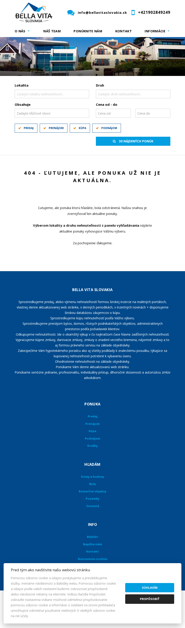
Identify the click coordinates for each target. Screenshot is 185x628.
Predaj (29, 128)
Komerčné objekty (92, 491)
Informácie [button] (155, 31)
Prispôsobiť (150, 599)
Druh (100, 85)
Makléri (92, 537)
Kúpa (82, 128)
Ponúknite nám (88, 31)
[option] (92, 56)
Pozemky (92, 498)
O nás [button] (20, 31)
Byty (92, 484)
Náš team (52, 31)
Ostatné (92, 506)
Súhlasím (149, 588)
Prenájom (56, 128)
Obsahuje (22, 104)
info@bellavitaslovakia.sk (102, 12)
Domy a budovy (92, 477)
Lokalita (21, 85)
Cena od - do (106, 104)
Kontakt (123, 31)
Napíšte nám (92, 544)
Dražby (92, 446)
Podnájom (109, 128)
